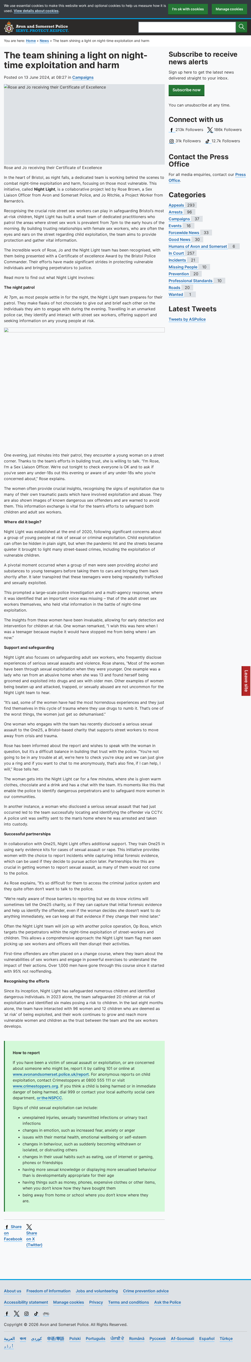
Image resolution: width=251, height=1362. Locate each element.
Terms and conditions (128, 1302)
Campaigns (83, 77)
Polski (75, 1338)
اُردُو (9, 1345)
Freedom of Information (48, 1290)
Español (206, 1338)
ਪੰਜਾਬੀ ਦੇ (117, 1338)
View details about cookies (36, 11)
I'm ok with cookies (188, 9)
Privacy (96, 1302)
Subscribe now (187, 89)
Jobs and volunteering (97, 1290)
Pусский (158, 1338)
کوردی (36, 1338)
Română (136, 1338)
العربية (9, 1338)
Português (95, 1338)
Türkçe (226, 1338)
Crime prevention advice (146, 1290)
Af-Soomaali (182, 1338)
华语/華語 (55, 1338)
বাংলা (23, 1338)
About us (12, 1290)
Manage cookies (229, 9)
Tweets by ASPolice (187, 319)
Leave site (246, 683)
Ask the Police (167, 1302)
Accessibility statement (26, 1302)
